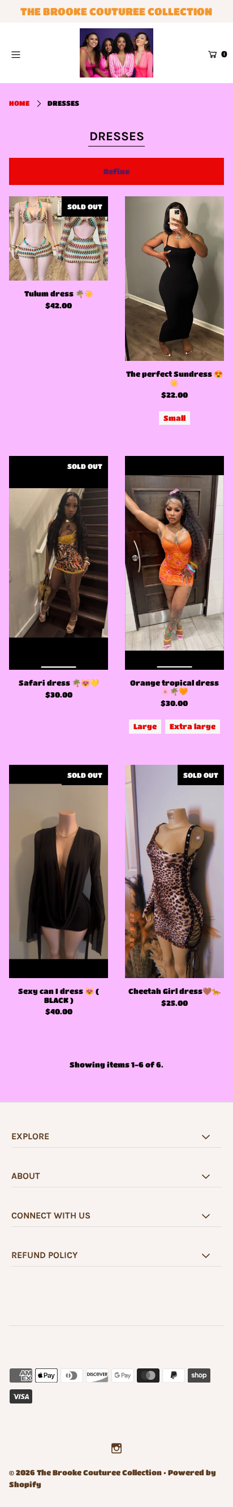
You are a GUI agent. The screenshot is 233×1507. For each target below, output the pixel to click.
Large (145, 726)
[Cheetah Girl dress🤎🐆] (174, 872)
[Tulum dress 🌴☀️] (58, 238)
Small (174, 418)
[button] (116, 171)
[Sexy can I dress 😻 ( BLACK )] (58, 872)
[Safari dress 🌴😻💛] (58, 563)
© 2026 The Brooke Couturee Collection (85, 1472)
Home (19, 103)
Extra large (192, 726)
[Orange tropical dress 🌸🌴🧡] (174, 563)
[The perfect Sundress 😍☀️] (174, 278)
